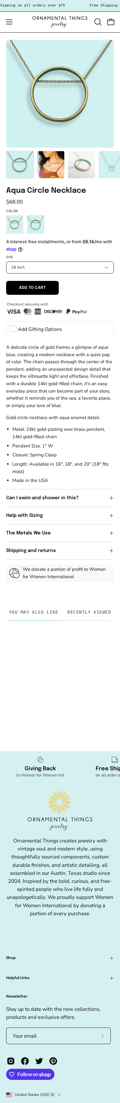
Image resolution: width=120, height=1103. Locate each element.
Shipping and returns (31, 550)
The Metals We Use (28, 533)
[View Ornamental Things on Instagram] (10, 1061)
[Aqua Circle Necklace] (20, 165)
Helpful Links (18, 978)
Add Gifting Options (40, 329)
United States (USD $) (34, 1094)
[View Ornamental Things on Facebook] (25, 1061)
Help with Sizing (24, 515)
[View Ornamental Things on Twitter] (39, 1061)
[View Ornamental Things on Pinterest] (53, 1061)
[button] (97, 22)
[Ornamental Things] (60, 22)
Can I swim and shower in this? (43, 498)
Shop (11, 958)
